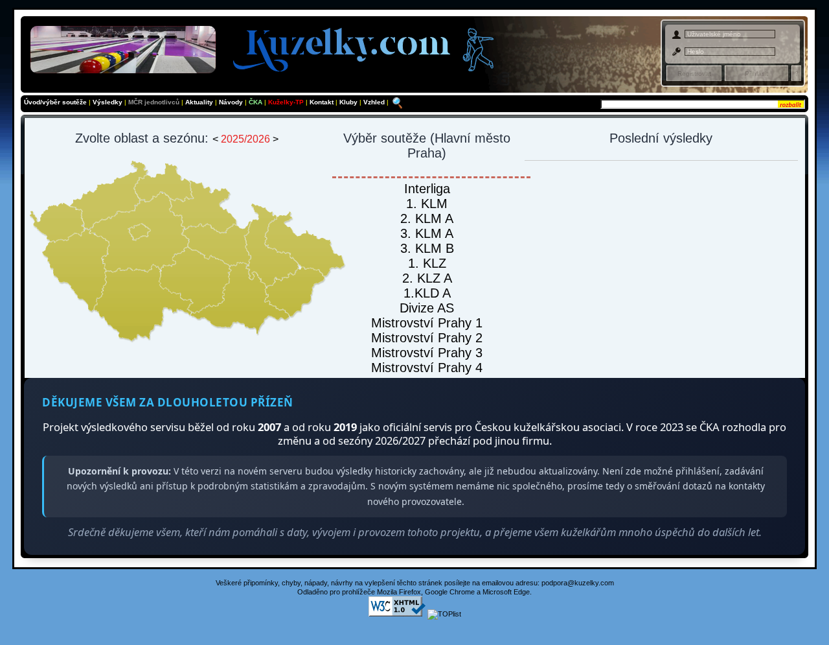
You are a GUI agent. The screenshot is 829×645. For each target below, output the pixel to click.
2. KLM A (426, 218)
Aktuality (199, 102)
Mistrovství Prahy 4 (427, 367)
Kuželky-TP (286, 102)
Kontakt (322, 102)
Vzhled (375, 102)
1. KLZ (427, 263)
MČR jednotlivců (154, 102)
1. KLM (427, 203)
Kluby (349, 102)
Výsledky (107, 102)
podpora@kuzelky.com (577, 583)
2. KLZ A (427, 278)
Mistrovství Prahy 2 (427, 338)
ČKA (255, 102)
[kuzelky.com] (267, 47)
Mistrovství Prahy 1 (427, 323)
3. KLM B (427, 248)
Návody (232, 102)
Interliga (427, 189)
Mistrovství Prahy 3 (427, 353)
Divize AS (427, 308)
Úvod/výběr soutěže (55, 102)
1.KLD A (427, 293)
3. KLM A (426, 233)
